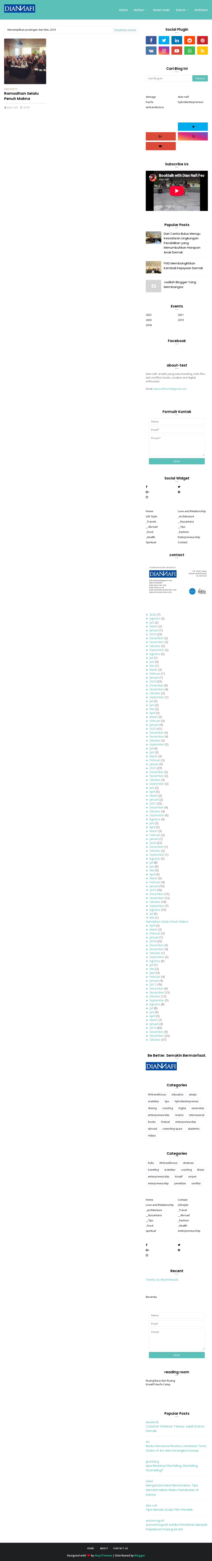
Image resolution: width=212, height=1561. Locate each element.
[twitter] (164, 40)
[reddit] (189, 40)
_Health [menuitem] (150, 537)
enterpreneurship (185, 1122)
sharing (152, 1108)
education (177, 1094)
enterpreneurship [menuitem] (189, 1231)
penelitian (180, 1183)
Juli (151, 658)
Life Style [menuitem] (151, 516)
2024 (152, 681)
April (152, 713)
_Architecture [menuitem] (186, 516)
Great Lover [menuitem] (161, 10)
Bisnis (200, 1169)
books (151, 1122)
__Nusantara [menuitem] (186, 521)
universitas (198, 1108)
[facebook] (151, 40)
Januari (154, 630)
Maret (153, 626)
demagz (151, 97)
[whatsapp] (189, 50)
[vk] (151, 50)
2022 (149, 315)
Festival (165, 1122)
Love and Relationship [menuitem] (192, 511)
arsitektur (153, 1101)
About (104, 1548)
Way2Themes (103, 1555)
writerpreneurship (158, 1115)
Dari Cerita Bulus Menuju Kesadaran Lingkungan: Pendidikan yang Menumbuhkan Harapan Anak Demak (182, 242)
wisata (192, 1094)
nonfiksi (196, 1183)
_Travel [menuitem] (182, 1210)
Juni (151, 622)
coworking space (172, 1128)
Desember (156, 638)
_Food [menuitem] (149, 532)
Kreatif (179, 1176)
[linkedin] (176, 40)
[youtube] (176, 50)
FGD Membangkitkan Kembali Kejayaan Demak (183, 265)
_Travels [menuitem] (151, 521)
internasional (196, 1115)
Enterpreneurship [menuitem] (189, 537)
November (156, 642)
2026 (152, 614)
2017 (152, 984)
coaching (167, 1108)
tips (167, 1101)
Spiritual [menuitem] (151, 542)
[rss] (202, 50)
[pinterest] (202, 40)
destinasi (188, 1163)
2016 (152, 1028)
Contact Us (120, 1548)
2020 (149, 320)
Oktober (154, 646)
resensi (179, 1115)
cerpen (192, 1176)
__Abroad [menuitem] (152, 527)
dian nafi (12, 107)
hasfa (149, 102)
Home (90, 1548)
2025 (152, 634)
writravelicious (155, 107)
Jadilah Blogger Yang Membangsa (180, 284)
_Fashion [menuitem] (183, 532)
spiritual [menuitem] (151, 1231)
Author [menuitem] (139, 10)
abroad (152, 1128)
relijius (152, 1135)
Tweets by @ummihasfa (162, 1279)
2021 (181, 315)
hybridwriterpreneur (191, 102)
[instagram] (164, 50)
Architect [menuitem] (201, 10)
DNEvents (10, 89)
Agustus (154, 618)
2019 (181, 320)
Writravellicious (157, 1094)
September (156, 650)
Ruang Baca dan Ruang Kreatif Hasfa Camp (160, 1382)
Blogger (139, 1555)
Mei (151, 666)
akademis (193, 1128)
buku (151, 1163)
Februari (154, 673)
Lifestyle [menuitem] (183, 1205)
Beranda (151, 1297)
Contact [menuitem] (182, 542)
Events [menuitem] (181, 10)
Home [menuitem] (123, 10)
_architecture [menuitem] (154, 1210)
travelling (153, 1169)
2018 (149, 325)
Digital (182, 1108)
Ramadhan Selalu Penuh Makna (21, 96)
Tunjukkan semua (125, 29)
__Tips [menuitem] (182, 527)
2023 (152, 729)
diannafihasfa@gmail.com (170, 389)
